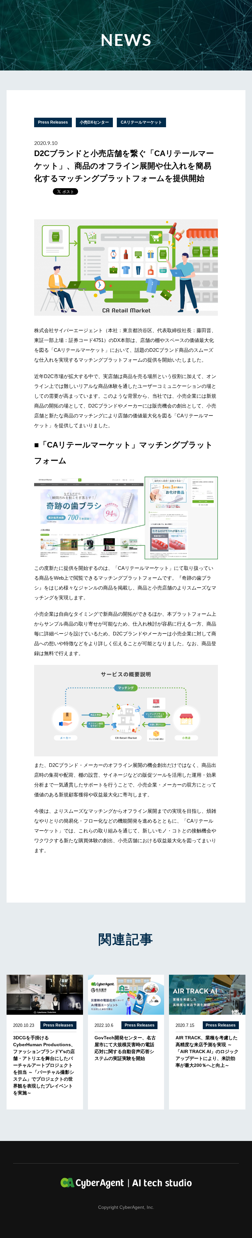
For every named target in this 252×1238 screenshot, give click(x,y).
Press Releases (53, 122)
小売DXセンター (94, 122)
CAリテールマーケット (141, 122)
